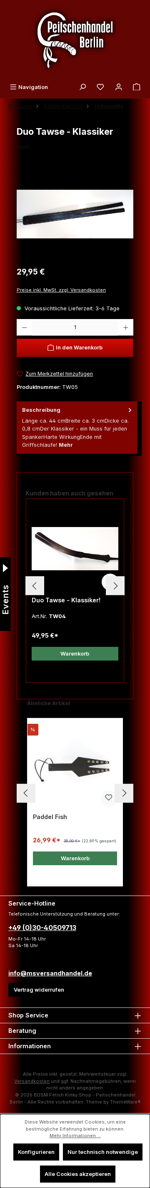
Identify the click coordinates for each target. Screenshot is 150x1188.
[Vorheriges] (34, 586)
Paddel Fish (50, 816)
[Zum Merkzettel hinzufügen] (108, 798)
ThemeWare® (125, 1102)
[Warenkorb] (137, 87)
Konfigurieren (36, 1152)
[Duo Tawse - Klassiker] (75, 214)
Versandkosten (32, 1081)
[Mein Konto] (119, 87)
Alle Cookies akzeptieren (78, 1174)
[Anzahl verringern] (24, 327)
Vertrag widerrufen (39, 990)
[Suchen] (82, 87)
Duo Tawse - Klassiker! (66, 600)
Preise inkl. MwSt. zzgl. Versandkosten (61, 290)
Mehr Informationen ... (75, 1135)
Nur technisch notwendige (103, 1152)
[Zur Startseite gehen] (75, 40)
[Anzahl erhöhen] (125, 327)
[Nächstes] (115, 586)
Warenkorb (74, 654)
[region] (75, 214)
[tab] (77, 427)
